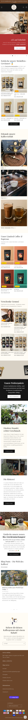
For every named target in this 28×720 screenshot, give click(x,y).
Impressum (5, 692)
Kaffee (2, 168)
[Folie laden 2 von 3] (14, 56)
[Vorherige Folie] (10, 55)
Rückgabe (5, 674)
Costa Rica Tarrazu (17, 265)
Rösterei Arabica (11, 717)
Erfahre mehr (9, 451)
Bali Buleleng (16, 289)
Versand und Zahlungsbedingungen (11, 671)
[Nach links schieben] (11, 609)
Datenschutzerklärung (8, 689)
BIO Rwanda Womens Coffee (6, 289)
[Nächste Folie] (17, 55)
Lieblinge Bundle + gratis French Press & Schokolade (7, 353)
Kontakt (5, 668)
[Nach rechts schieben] (16, 609)
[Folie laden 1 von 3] (12, 56)
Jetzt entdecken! (14, 396)
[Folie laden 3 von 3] (15, 56)
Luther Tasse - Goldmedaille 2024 (19, 94)
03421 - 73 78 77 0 (7, 660)
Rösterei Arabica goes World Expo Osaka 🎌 (12, 588)
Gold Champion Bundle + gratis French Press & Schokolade (7, 93)
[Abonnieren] (23, 643)
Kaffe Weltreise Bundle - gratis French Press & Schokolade (20, 353)
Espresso (3, 198)
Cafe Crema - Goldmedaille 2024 (7, 118)
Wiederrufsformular (7, 680)
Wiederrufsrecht (7, 677)
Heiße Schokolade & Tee (7, 228)
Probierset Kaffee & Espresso (6, 323)
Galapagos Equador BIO (5, 265)
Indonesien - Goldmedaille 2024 (20, 118)
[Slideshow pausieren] (26, 55)
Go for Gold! (7, 50)
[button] (1, 7)
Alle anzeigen (14, 124)
